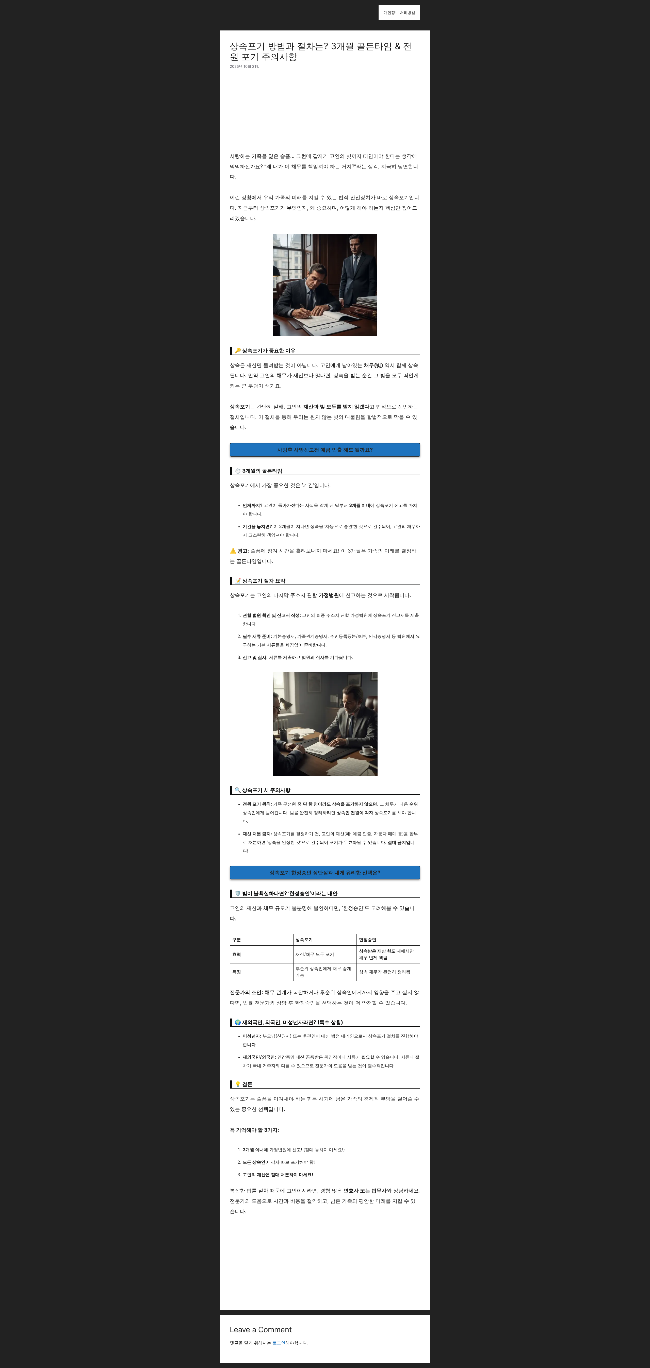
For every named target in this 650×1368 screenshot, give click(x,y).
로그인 (278, 1342)
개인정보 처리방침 (399, 12)
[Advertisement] (325, 113)
